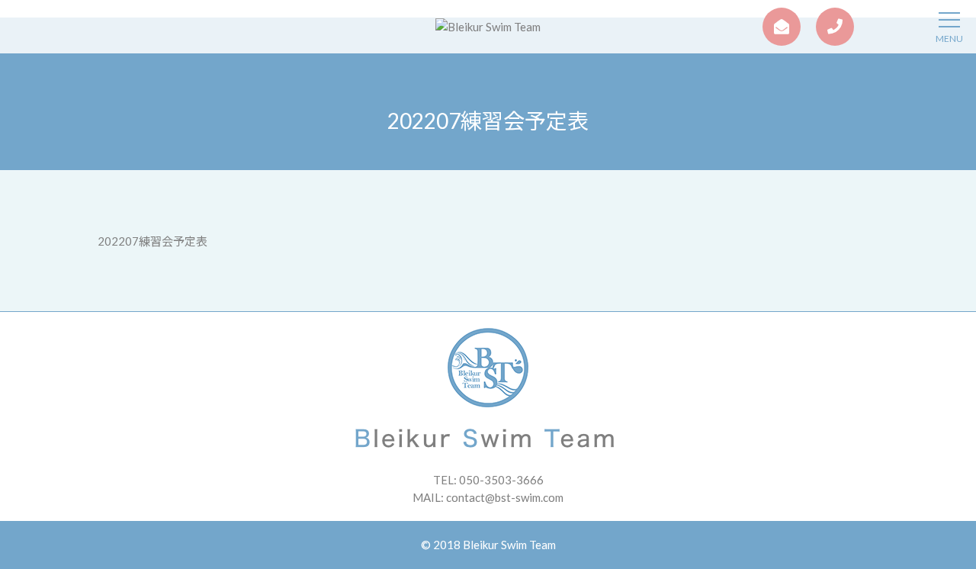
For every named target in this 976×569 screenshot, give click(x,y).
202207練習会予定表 (152, 241)
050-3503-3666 (501, 480)
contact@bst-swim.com (504, 497)
